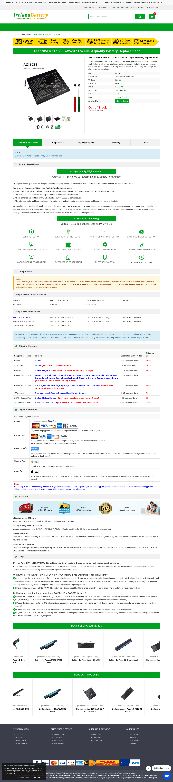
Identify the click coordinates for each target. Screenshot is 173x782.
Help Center (133, 734)
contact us (146, 284)
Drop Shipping (96, 740)
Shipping (104, 7)
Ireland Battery (55, 773)
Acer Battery (26, 34)
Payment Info (96, 737)
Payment (115, 7)
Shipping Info (96, 734)
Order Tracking (139, 7)
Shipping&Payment (86, 142)
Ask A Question (97, 110)
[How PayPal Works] (130, 762)
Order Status (58, 737)
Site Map (132, 743)
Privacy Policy (21, 743)
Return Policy (59, 740)
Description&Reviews (28, 142)
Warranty (116, 142)
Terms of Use (21, 740)
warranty (19, 737)
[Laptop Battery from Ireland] (31, 19)
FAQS (145, 142)
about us (19, 734)
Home (17, 34)
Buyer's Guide (89, 7)
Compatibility (57, 142)
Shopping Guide (60, 734)
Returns (126, 7)
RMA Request (59, 743)
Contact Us (153, 7)
